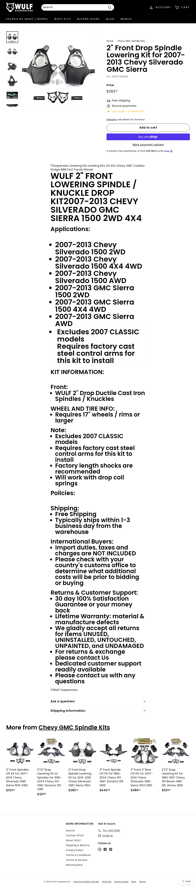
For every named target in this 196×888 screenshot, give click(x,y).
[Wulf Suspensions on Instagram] (99, 849)
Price (110, 85)
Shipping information (68, 710)
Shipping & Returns (78, 845)
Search (70, 830)
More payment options (148, 145)
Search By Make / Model (27, 19)
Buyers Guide (88, 19)
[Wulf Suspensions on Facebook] (105, 849)
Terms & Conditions (78, 855)
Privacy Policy (74, 850)
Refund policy (74, 865)
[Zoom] (58, 69)
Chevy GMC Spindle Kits (131, 40)
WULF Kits (62, 19)
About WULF (73, 840)
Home (110, 40)
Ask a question (63, 701)
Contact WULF (75, 835)
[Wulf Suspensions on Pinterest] (110, 849)
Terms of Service (76, 860)
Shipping (112, 119)
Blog (110, 19)
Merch (126, 19)
